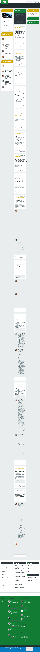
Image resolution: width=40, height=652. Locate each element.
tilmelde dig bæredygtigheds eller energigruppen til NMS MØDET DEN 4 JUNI (20, 180)
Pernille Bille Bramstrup (7, 82)
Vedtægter (3, 570)
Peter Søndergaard (14, 602)
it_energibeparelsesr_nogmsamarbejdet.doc (19, 330)
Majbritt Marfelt (8, 57)
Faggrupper (6, 5)
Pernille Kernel (18, 27)
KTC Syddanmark (31, 570)
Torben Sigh (26, 611)
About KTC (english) (5, 583)
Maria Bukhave (7, 87)
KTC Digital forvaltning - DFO (19, 568)
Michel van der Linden (15, 619)
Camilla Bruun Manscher (7, 66)
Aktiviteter (12, 5)
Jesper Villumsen (27, 616)
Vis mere (9, 29)
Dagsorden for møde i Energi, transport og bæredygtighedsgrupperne (21, 160)
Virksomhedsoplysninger (6, 582)
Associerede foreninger (32, 577)
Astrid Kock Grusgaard (19, 197)
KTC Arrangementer (5, 577)
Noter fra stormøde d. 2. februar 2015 (20, 472)
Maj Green (13, 630)
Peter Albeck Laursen (15, 625)
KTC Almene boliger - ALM (19, 565)
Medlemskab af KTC (5, 576)
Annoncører (30, 580)
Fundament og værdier (5, 567)
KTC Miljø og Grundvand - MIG (20, 576)
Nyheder (2, 600)
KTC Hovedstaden (31, 565)
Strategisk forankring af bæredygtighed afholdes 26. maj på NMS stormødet (20, 74)
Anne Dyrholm (26, 607)
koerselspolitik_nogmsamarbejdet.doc (19, 396)
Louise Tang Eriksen (7, 46)
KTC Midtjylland (30, 571)
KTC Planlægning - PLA (18, 580)
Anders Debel (13, 636)
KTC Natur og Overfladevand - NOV (20, 578)
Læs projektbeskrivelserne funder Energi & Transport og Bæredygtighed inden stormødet (20, 139)
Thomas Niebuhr (8, 71)
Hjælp (3, 585)
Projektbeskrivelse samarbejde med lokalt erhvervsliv (19, 266)
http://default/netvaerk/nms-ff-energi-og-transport (32, 14)
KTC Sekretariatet (5, 574)
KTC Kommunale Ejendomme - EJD (20, 573)
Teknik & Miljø (24, 5)
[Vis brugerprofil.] (3, 38)
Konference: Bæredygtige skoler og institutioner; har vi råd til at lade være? (20, 32)
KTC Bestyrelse (4, 571)
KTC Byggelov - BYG (18, 567)
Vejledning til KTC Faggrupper (20, 587)
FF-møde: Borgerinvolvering (19, 51)
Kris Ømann (7, 52)
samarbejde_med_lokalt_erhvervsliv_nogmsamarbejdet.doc (19, 276)
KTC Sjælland (30, 567)
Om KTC (3, 565)
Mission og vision (4, 568)
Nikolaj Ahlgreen (27, 602)
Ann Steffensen (26, 620)
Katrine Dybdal (7, 76)
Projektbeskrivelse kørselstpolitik (19, 388)
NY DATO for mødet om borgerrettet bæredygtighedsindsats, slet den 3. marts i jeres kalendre (20, 93)
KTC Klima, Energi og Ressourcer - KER (18, 570)
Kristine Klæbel (14, 607)
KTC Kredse (4, 573)
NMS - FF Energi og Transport (6, 20)
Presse (3, 579)
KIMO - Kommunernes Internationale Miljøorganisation (18, 585)
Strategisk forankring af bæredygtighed (20, 113)
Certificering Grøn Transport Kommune (19, 201)
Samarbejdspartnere (5, 580)
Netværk (17, 5)
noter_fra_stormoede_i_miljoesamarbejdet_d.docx (19, 481)
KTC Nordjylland (30, 568)
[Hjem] (4, 1)
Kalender (2, 602)
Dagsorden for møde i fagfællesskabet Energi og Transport (20, 495)
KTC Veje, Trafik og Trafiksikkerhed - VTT (18, 582)
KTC (1, 5)
